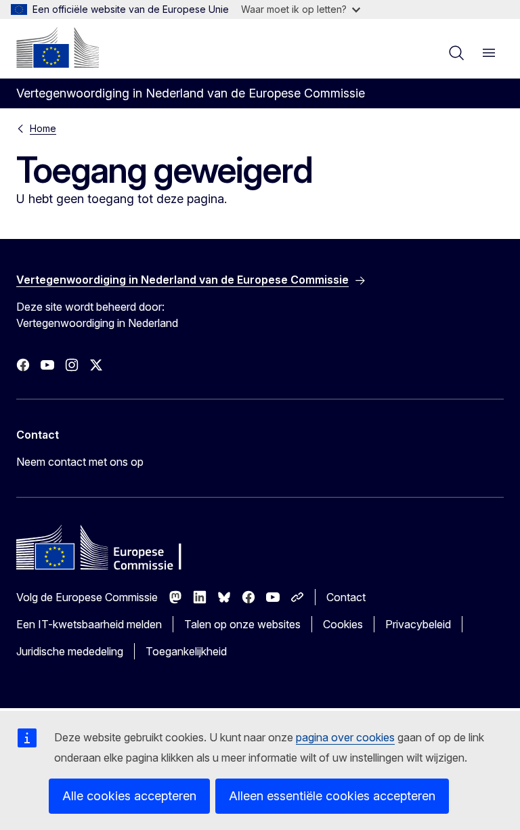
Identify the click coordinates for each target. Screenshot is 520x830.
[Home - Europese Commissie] (57, 47)
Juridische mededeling (69, 651)
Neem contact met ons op (80, 461)
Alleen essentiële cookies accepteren (332, 796)
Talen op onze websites (242, 624)
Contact (346, 597)
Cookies (343, 624)
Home (43, 128)
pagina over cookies (345, 737)
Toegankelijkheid (186, 651)
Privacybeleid (418, 624)
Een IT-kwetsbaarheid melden (89, 624)
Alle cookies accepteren (129, 796)
